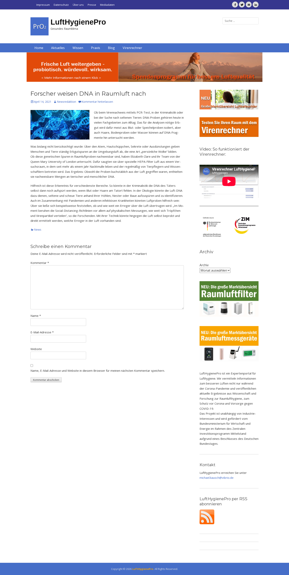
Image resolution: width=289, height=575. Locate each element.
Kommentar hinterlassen (97, 102)
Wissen (78, 48)
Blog (111, 48)
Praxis (95, 48)
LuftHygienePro (78, 22)
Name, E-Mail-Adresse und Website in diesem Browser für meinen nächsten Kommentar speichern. (97, 371)
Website (36, 349)
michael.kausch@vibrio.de (217, 478)
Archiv (204, 265)
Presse (92, 4)
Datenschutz (61, 4)
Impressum (43, 4)
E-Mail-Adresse (42, 332)
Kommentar (39, 263)
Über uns (78, 4)
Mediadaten (107, 4)
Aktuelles (58, 48)
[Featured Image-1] (144, 67)
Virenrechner (132, 48)
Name (35, 316)
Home (38, 48)
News (37, 229)
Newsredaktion (66, 102)
